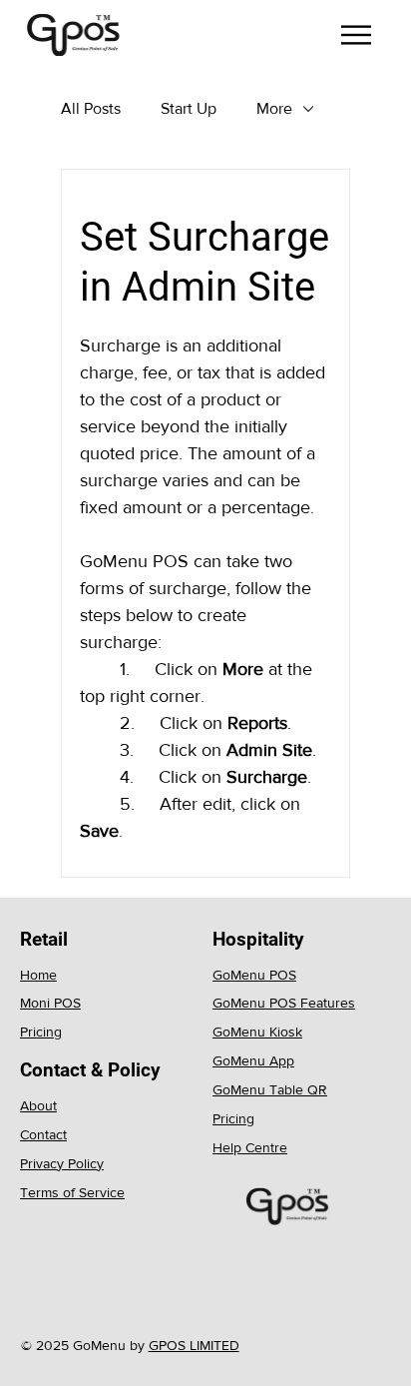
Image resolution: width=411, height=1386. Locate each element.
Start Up (188, 108)
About (38, 1105)
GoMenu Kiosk (257, 1032)
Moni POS (50, 1003)
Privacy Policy (62, 1163)
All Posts (91, 108)
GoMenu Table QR (269, 1089)
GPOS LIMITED (194, 1345)
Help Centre (249, 1147)
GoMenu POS (254, 975)
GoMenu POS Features (283, 1003)
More (274, 108)
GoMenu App (253, 1060)
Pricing (41, 1032)
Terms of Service (72, 1192)
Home (38, 975)
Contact (43, 1134)
